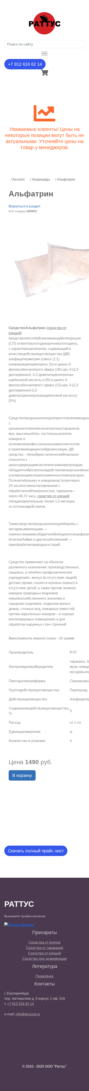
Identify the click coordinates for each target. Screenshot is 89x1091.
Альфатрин (31, 193)
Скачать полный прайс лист (36, 850)
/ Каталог (18, 179)
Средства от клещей (44, 953)
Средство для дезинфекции (44, 959)
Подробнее (44, 976)
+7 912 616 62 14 (25, 64)
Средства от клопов (44, 942)
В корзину (22, 775)
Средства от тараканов (44, 948)
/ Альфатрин (65, 179)
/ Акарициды (40, 179)
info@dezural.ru (28, 1014)
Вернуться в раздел (24, 206)
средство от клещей (53, 496)
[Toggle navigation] (44, 53)
